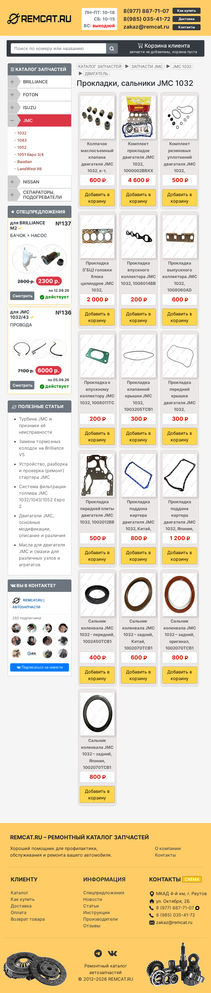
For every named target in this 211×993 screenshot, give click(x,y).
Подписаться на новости (42, 667)
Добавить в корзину (97, 198)
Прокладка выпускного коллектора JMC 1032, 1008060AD (179, 276)
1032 (22, 133)
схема (192, 879)
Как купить (186, 11)
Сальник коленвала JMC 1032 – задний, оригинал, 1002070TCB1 (179, 634)
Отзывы (91, 925)
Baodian (24, 161)
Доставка (187, 19)
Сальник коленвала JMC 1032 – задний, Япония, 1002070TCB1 (97, 754)
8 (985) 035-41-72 (175, 915)
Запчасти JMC (147, 66)
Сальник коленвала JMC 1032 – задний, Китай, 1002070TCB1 (138, 634)
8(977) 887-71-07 (146, 11)
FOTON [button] (30, 94)
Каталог (19, 892)
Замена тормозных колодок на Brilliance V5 (41, 448)
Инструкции (96, 912)
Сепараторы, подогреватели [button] (42, 194)
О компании (168, 848)
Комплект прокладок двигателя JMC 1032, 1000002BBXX (138, 157)
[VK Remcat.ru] (112, 953)
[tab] (39, 81)
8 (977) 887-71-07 (175, 908)
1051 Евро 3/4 (30, 154)
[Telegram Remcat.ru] (98, 953)
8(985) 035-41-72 (146, 19)
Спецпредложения (103, 892)
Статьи (91, 906)
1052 (22, 147)
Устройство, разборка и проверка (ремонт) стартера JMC (43, 470)
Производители (100, 919)
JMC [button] (28, 120)
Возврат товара (28, 919)
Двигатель (96, 73)
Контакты (186, 27)
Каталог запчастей (99, 66)
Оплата (18, 912)
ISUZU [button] (29, 107)
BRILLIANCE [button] (35, 81)
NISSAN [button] (31, 182)
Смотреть (22, 295)
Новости (92, 899)
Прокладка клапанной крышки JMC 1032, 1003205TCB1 (138, 396)
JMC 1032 (182, 66)
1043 (22, 140)
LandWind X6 (29, 168)
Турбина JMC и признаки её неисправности (35, 425)
